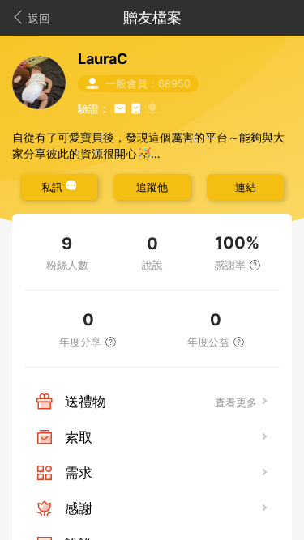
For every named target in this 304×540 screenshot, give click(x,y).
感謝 (78, 508)
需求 (78, 473)
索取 (78, 437)
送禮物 (85, 401)
